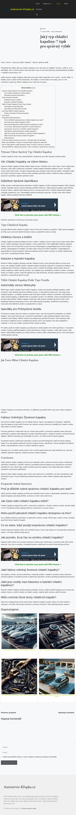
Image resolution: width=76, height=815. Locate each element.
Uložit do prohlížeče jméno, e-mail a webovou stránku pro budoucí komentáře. (30, 757)
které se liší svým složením (39, 229)
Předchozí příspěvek (8, 713)
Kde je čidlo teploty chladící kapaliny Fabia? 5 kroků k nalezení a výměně (26, 144)
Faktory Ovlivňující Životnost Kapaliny (16, 113)
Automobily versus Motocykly (13, 106)
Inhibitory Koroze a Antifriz (12, 100)
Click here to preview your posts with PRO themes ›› (38, 215)
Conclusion (5, 115)
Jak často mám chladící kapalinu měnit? (17, 122)
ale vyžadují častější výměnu (16, 266)
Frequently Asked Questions (11, 117)
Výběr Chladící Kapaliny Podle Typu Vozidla (16, 104)
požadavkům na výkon (34, 304)
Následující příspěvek (66, 713)
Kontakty (39, 9)
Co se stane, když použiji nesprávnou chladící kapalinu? (22, 126)
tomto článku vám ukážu (49, 80)
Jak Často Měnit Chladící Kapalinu (13, 111)
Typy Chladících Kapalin (10, 97)
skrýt (33, 88)
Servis (58, 4)
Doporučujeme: (9, 138)
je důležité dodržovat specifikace (15, 518)
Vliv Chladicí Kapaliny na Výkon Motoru (17, 93)
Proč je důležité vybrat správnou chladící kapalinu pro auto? (23, 120)
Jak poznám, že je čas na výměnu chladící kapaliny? (21, 129)
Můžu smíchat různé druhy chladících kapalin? (19, 135)
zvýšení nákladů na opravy (34, 445)
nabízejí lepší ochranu (46, 592)
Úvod (37, 4)
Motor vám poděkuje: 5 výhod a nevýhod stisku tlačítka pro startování (24, 142)
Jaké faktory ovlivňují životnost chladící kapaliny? (20, 131)
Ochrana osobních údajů (29, 808)
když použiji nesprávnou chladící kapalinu (41, 525)
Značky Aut (46, 4)
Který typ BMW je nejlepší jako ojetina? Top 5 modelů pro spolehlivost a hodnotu (28, 147)
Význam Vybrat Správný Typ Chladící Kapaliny (17, 91)
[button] (36, 15)
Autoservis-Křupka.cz (22, 9)
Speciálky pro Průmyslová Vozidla (15, 109)
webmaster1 (58, 31)
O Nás (66, 4)
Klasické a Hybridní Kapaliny (13, 102)
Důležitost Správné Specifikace (14, 95)
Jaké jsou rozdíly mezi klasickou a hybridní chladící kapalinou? (24, 133)
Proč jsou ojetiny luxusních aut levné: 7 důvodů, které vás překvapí (24, 140)
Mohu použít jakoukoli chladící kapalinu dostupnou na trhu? (23, 124)
